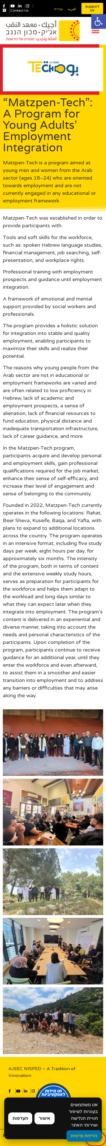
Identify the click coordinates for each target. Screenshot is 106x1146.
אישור (44, 1118)
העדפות (20, 1118)
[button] (98, 21)
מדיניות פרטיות (84, 1135)
